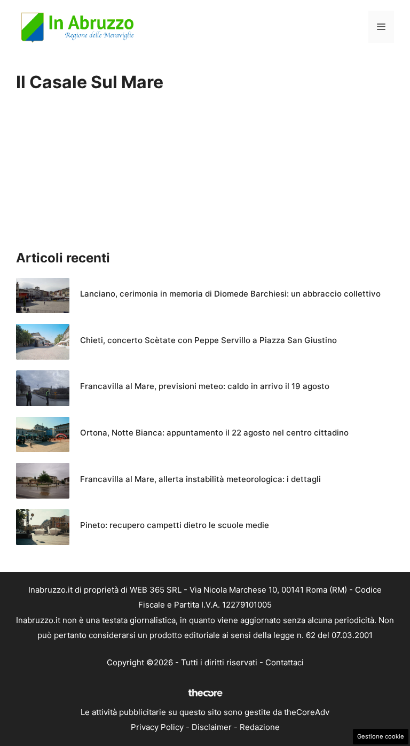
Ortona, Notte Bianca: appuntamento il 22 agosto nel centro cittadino (214, 433)
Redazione (260, 727)
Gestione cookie (380, 736)
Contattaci (284, 662)
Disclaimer (212, 727)
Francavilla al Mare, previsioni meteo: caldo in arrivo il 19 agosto (204, 386)
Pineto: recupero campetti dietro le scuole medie (174, 525)
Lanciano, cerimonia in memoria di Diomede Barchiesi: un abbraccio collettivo (230, 294)
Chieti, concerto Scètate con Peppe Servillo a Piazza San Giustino (208, 340)
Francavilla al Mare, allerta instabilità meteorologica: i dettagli (200, 479)
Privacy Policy (157, 727)
